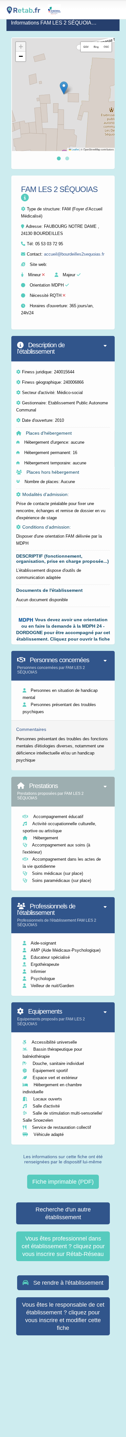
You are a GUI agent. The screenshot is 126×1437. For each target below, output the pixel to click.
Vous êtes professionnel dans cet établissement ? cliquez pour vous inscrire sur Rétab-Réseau (63, 1246)
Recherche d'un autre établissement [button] (63, 1213)
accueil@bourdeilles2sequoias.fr (74, 254)
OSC (106, 46)
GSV (86, 46)
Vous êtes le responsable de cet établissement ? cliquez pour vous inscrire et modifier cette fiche (63, 1316)
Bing (96, 46)
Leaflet (75, 149)
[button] (64, 88)
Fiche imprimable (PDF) (63, 1182)
